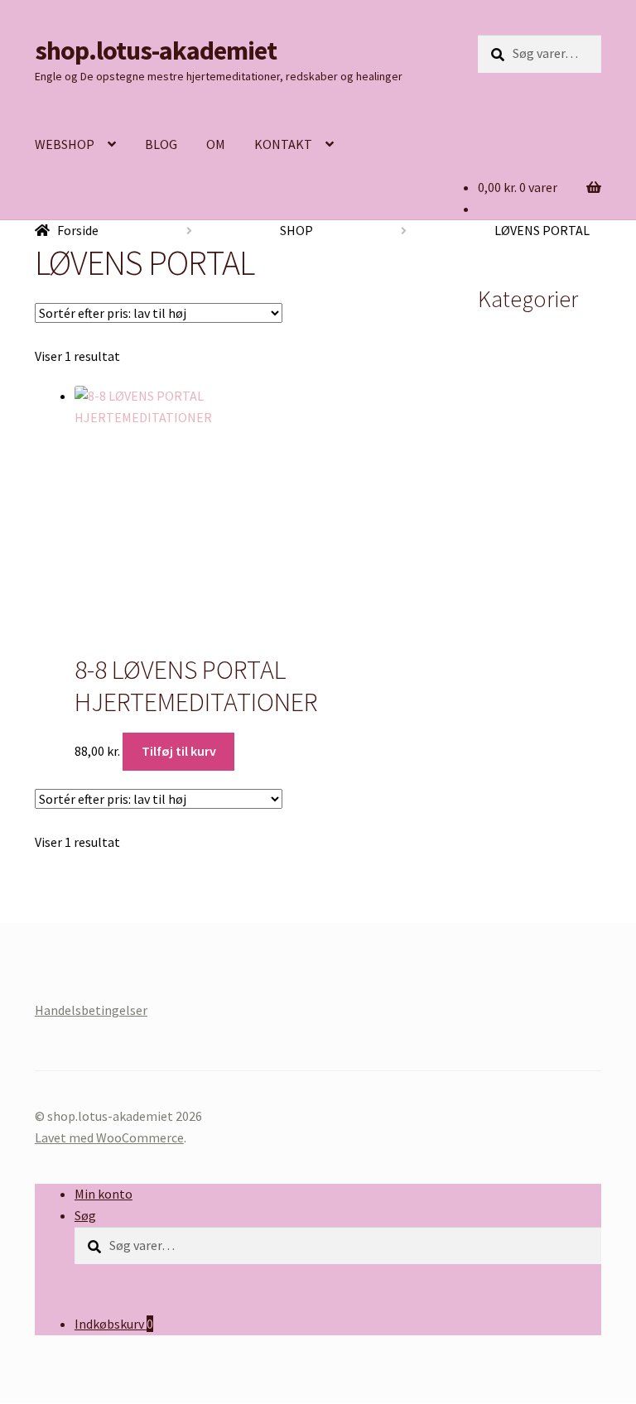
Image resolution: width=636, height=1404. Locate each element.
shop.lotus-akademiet (156, 50)
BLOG (161, 144)
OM (215, 144)
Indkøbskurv (114, 1323)
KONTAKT (283, 144)
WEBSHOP (64, 144)
